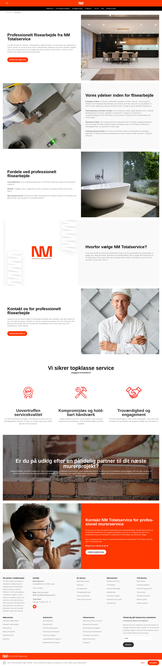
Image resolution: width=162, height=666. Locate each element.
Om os (97, 8)
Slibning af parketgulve (50, 628)
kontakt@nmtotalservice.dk (46, 595)
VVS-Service (142, 578)
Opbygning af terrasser (90, 624)
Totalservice (50, 8)
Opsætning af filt (8, 635)
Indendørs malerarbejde (11, 621)
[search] (7, 3)
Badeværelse (111, 592)
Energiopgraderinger (84, 592)
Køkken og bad (142, 599)
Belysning (80, 585)
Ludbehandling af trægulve (52, 639)
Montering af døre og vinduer (92, 621)
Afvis (143, 663)
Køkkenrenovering (89, 639)
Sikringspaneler (82, 588)
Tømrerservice (88, 617)
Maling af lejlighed (9, 631)
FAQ (102, 8)
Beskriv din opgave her (17, 60)
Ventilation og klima (143, 596)
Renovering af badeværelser (92, 631)
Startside (8, 12)
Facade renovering (113, 581)
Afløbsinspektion (142, 603)
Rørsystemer (141, 581)
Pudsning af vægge (113, 596)
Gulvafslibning (47, 624)
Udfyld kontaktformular (96, 552)
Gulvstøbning (111, 603)
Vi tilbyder (88, 8)
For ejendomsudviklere (63, 8)
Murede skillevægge (113, 588)
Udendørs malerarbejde (11, 624)
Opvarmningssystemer (144, 588)
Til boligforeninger (77, 8)
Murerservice (112, 578)
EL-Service (81, 578)
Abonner (128, 644)
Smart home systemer (84, 599)
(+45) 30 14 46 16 (42, 592)
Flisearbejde (111, 585)
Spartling (6, 639)
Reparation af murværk (114, 599)
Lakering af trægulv (49, 635)
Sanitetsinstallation (143, 585)
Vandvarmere (141, 592)
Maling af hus (7, 628)
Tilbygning (86, 642)
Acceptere (153, 663)
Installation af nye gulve (91, 635)
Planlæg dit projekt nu (17, 333)
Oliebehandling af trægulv (51, 642)
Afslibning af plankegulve (51, 631)
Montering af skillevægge (91, 628)
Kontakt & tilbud (111, 8)
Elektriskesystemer (83, 581)
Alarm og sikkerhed (83, 596)
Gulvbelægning (48, 621)
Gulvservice (47, 617)
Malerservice (8, 617)
